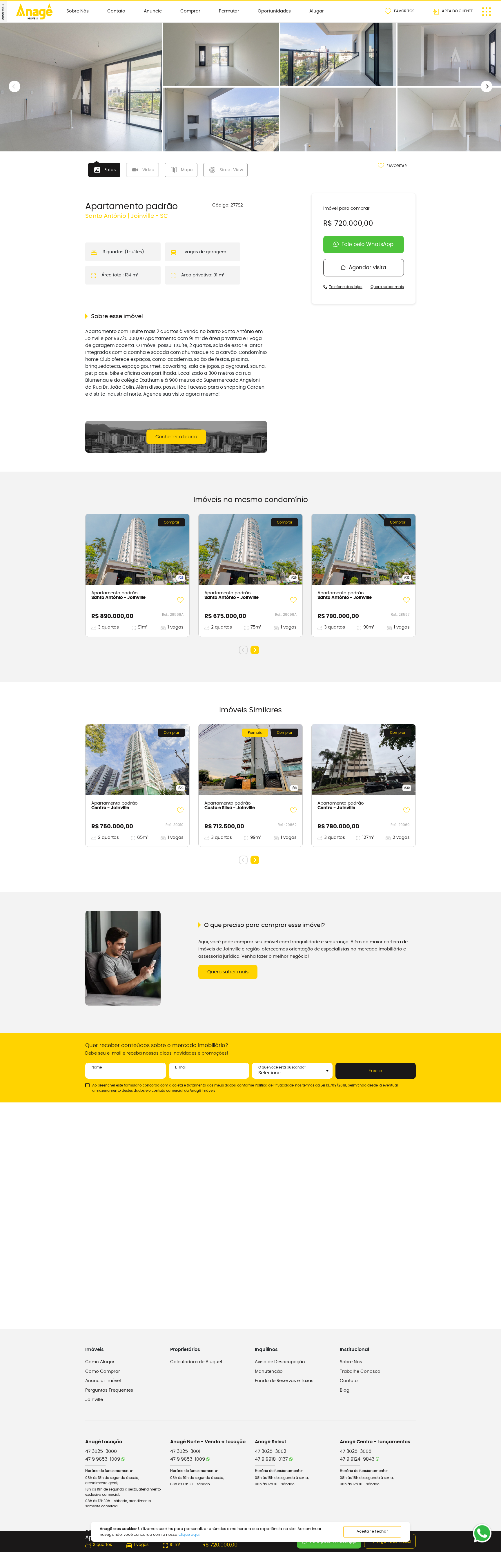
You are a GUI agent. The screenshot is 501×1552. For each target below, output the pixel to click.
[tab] (104, 170)
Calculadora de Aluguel (196, 1362)
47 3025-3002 (270, 1451)
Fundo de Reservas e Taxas (284, 1381)
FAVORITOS (404, 11)
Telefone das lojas (345, 287)
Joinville (94, 1399)
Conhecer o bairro (176, 436)
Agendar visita (367, 267)
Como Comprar (102, 1371)
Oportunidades (274, 11)
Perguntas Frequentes (109, 1390)
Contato (116, 11)
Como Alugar (100, 1362)
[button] (486, 86)
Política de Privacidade (274, 1085)
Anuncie (153, 11)
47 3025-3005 (355, 1451)
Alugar (316, 11)
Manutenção (269, 1371)
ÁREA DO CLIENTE (457, 11)
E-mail (180, 1067)
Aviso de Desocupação (280, 1362)
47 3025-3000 (101, 1451)
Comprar (190, 11)
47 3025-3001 (185, 1451)
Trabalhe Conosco (360, 1371)
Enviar (375, 1071)
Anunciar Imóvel (103, 1381)
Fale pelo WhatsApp (367, 244)
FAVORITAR (396, 166)
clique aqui (189, 1535)
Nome (97, 1067)
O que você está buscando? (282, 1067)
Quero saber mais (387, 287)
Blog (344, 1390)
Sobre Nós (77, 11)
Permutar (229, 11)
